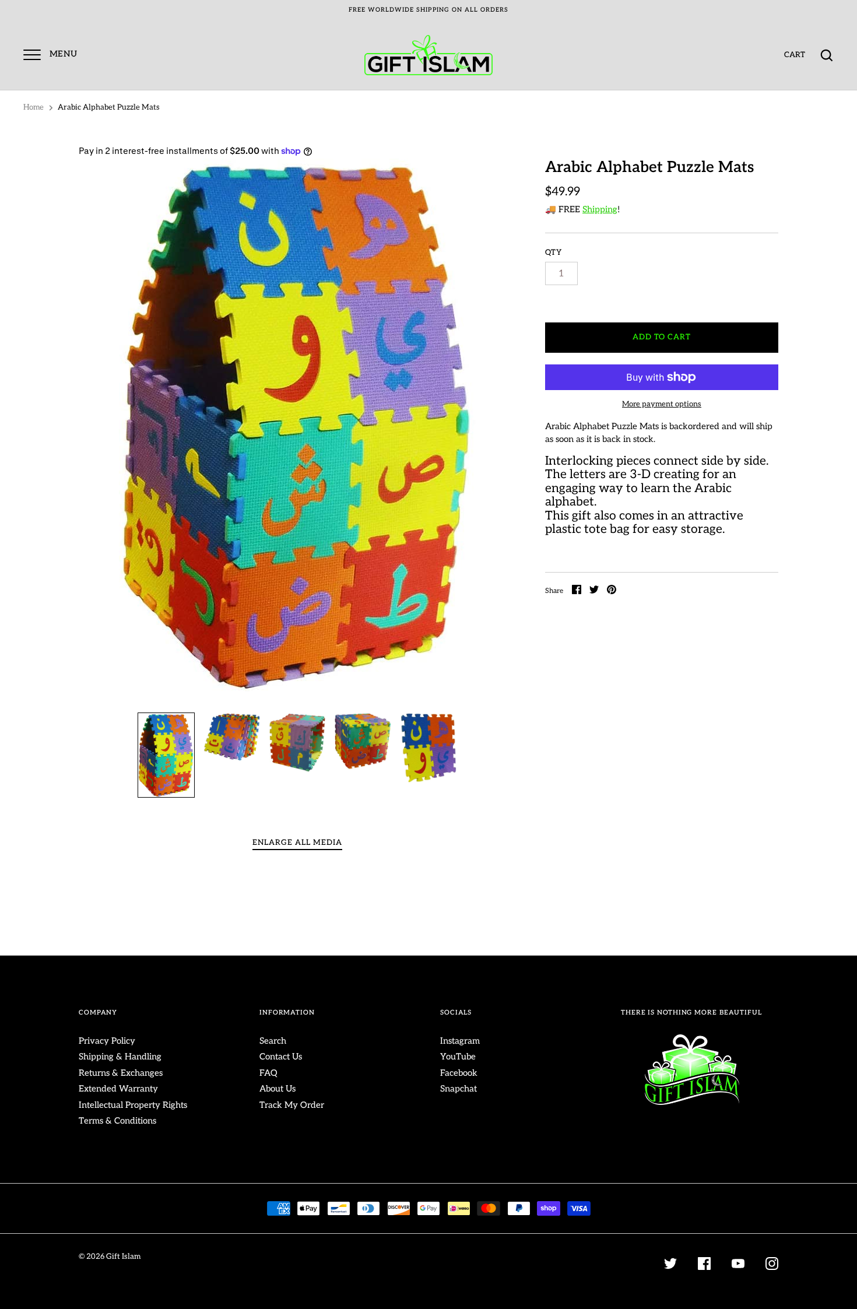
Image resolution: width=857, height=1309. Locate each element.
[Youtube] (738, 1265)
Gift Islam (123, 1256)
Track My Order (291, 1105)
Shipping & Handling (120, 1056)
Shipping (599, 209)
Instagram (460, 1041)
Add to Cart (662, 337)
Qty (553, 252)
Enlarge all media (297, 842)
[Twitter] (670, 1265)
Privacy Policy (107, 1041)
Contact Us (280, 1056)
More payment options (661, 404)
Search (272, 1041)
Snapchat (458, 1088)
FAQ (268, 1073)
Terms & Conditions (117, 1120)
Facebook (458, 1073)
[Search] (827, 55)
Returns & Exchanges (121, 1073)
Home (33, 107)
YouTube (458, 1056)
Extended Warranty (118, 1088)
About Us (277, 1088)
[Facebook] (704, 1265)
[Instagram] (771, 1265)
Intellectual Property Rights (133, 1105)
